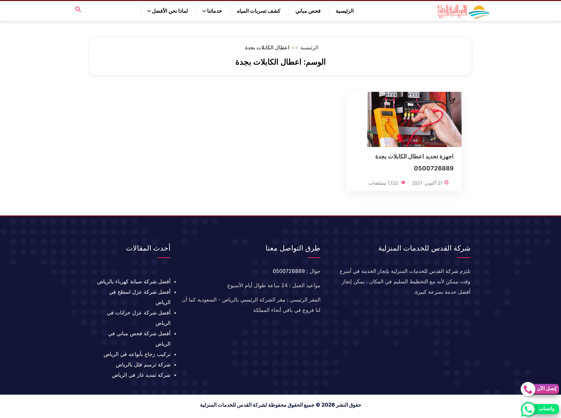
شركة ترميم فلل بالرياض (143, 364)
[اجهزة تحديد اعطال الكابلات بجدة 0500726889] (414, 119)
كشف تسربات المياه (258, 10)
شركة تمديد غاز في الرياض (141, 375)
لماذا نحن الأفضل (170, 10)
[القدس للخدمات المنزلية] (462, 11)
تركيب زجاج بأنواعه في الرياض (137, 354)
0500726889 (289, 271)
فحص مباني (308, 10)
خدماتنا (214, 10)
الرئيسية (345, 10)
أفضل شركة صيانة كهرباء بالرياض (133, 281)
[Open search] (78, 10)
